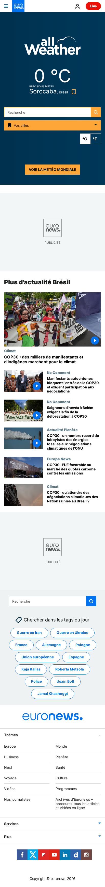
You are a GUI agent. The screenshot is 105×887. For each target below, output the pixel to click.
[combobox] (52, 112)
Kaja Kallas (31, 669)
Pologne (82, 645)
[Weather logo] (52, 47)
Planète (62, 757)
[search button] (96, 112)
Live (93, 6)
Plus (7, 836)
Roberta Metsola (69, 669)
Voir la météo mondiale (52, 169)
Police (36, 681)
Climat (10, 351)
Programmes (66, 788)
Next (8, 767)
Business (11, 757)
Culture (62, 778)
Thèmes (11, 735)
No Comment (58, 372)
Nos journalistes (17, 799)
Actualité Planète (62, 430)
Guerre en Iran (29, 632)
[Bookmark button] (73, 91)
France (21, 645)
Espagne (76, 657)
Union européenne (37, 657)
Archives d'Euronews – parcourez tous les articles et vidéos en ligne (77, 803)
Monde (61, 746)
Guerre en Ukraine (72, 632)
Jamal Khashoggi (52, 693)
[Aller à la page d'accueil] (18, 6)
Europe (10, 746)
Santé (60, 767)
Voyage (10, 778)
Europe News (59, 459)
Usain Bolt (65, 681)
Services (11, 824)
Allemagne (51, 645)
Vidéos (9, 788)
